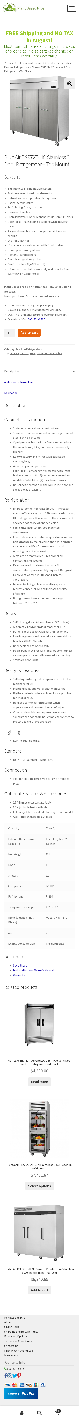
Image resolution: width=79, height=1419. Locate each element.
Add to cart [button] (39, 1290)
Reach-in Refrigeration (59, 63)
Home (11, 63)
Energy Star (36, 353)
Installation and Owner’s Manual (33, 970)
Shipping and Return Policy (21, 1331)
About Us (10, 1322)
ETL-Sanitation (53, 353)
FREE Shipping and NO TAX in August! (39, 37)
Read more (39, 1081)
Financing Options (15, 1336)
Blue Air (14, 353)
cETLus (24, 353)
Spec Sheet (20, 965)
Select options (39, 1186)
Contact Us (11, 1346)
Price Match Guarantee (18, 1350)
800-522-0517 (36, 319)
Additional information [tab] (18, 382)
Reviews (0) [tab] (11, 393)
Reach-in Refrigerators (16, 67)
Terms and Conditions (18, 1341)
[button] (69, 83)
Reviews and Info (14, 1317)
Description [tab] (11, 371)
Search (39, 1413)
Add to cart (29, 332)
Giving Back (11, 1327)
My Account (11, 1355)
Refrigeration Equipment (30, 63)
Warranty (19, 975)
